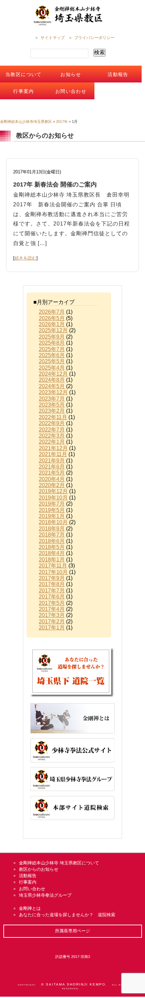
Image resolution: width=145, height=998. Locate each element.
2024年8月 (52, 380)
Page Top (114, 942)
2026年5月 (52, 318)
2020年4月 (52, 479)
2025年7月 (52, 349)
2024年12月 (53, 374)
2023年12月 (53, 392)
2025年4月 (52, 368)
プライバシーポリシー (94, 37)
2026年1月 (52, 324)
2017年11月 (53, 566)
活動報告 (118, 74)
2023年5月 (52, 405)
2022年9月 (52, 423)
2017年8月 (52, 584)
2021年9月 (52, 460)
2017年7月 (52, 590)
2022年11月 (53, 417)
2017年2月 (52, 621)
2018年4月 (52, 553)
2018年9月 (52, 528)
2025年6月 (52, 355)
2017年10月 (53, 572)
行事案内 (23, 91)
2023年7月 (52, 399)
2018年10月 (53, 522)
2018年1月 (52, 559)
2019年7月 (52, 504)
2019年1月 (52, 516)
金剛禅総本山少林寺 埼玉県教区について (59, 862)
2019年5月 (52, 510)
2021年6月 (52, 467)
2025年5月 (52, 361)
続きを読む (25, 258)
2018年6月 (52, 541)
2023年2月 (52, 411)
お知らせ (70, 74)
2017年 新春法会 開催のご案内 (55, 184)
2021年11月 (53, 454)
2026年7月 (52, 312)
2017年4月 (52, 609)
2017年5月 (52, 603)
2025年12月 (53, 330)
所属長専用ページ (72, 930)
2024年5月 (52, 386)
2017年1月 (52, 627)
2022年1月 (52, 442)
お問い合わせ (70, 91)
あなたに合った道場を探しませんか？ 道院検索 (67, 914)
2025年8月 (52, 343)
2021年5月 (52, 473)
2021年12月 (53, 448)
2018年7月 (52, 535)
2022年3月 (52, 436)
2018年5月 (52, 547)
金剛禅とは (30, 908)
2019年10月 (53, 498)
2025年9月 (52, 337)
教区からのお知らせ (38, 869)
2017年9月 (52, 578)
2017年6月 (52, 596)
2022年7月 (52, 430)
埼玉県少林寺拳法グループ (45, 895)
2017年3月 (52, 615)
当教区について (23, 74)
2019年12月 (53, 491)
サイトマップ (52, 37)
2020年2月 (52, 485)
